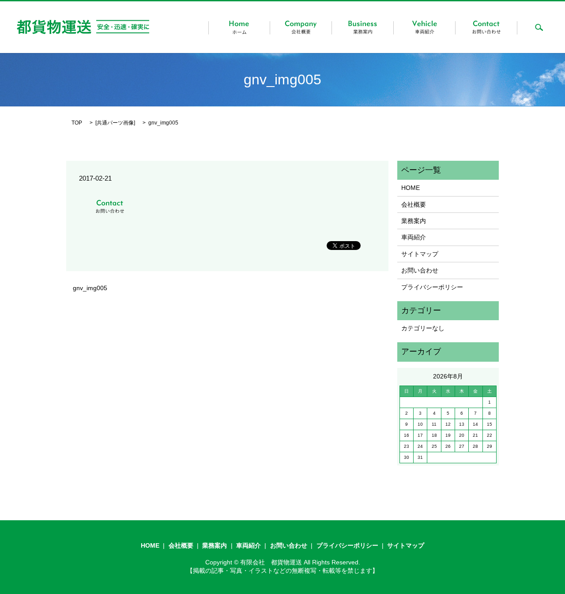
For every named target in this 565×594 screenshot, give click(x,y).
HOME (410, 187)
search (539, 27)
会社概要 (413, 204)
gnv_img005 (90, 287)
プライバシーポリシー (432, 287)
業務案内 (413, 220)
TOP (77, 123)
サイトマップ (419, 253)
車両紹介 (413, 237)
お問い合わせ (419, 270)
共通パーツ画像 (115, 123)
